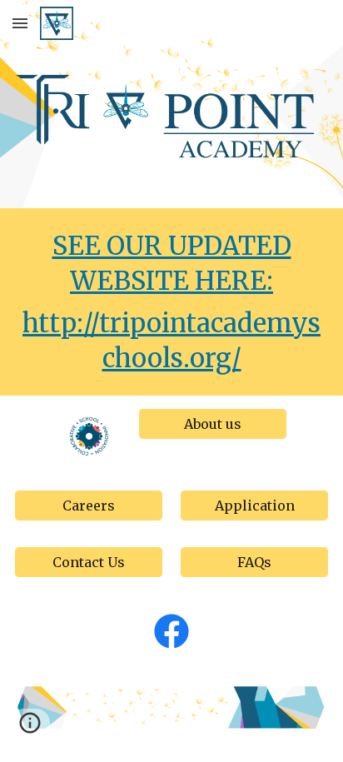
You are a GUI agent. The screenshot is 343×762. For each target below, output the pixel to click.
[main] (171, 302)
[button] (20, 23)
